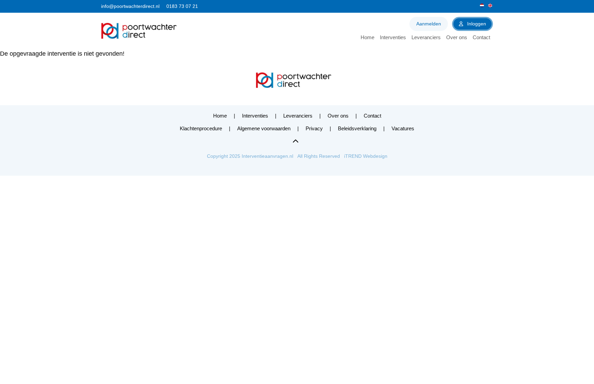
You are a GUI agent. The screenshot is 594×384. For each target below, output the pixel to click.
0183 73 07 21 (182, 6)
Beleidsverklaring (357, 128)
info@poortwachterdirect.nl (130, 6)
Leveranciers (426, 37)
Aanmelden (428, 23)
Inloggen (476, 23)
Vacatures (403, 128)
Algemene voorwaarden (263, 128)
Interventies (393, 37)
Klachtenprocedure (201, 128)
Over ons (456, 37)
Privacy (314, 128)
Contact (481, 37)
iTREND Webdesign (365, 156)
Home (367, 37)
